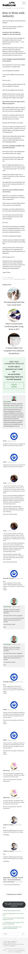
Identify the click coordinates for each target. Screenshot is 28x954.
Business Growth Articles (14, 944)
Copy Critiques (9, 945)
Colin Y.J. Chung (8, 824)
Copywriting (17, 279)
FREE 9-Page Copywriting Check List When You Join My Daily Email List (14, 904)
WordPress (18, 951)
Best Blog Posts (10, 943)
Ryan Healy (11, 277)
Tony (5, 483)
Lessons (23, 279)
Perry (5, 441)
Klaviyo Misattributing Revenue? (12, 910)
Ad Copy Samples (10, 941)
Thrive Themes (20, 950)
